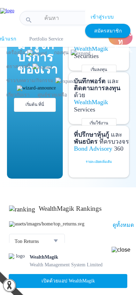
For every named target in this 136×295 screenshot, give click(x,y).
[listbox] (37, 241)
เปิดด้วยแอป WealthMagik (68, 280)
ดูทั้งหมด (123, 225)
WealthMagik (44, 257)
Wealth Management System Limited (66, 264)
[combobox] (70, 18)
